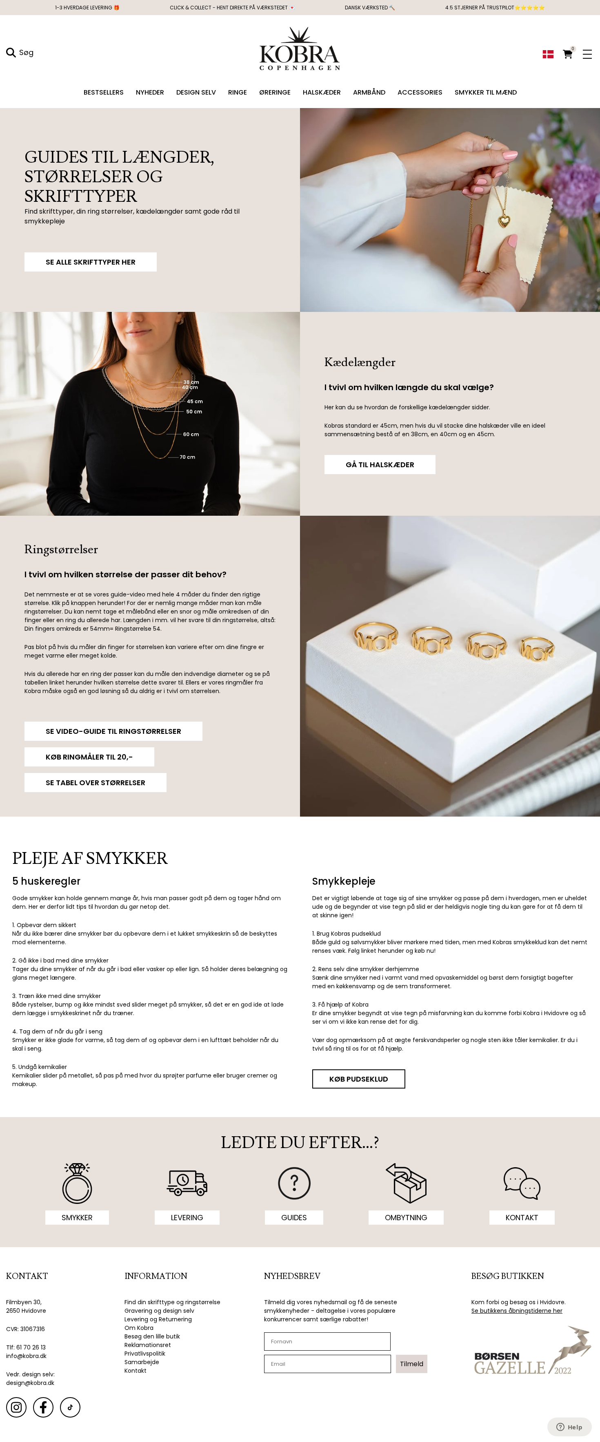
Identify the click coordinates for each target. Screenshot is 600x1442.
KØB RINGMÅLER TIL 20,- (89, 757)
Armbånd (369, 92)
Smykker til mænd (486, 92)
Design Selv (196, 92)
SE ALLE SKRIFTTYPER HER (91, 262)
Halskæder (322, 92)
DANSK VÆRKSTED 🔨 (370, 7)
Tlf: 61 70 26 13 (26, 1347)
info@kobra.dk (26, 1356)
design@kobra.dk (30, 1383)
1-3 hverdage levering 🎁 (87, 7)
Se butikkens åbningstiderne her (516, 1311)
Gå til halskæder (380, 464)
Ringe (237, 92)
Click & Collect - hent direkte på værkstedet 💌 (232, 7)
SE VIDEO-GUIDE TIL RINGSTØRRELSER (113, 731)
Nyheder (150, 92)
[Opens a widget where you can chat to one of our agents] (569, 1428)
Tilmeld (411, 1364)
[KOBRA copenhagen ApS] (300, 48)
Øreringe (275, 92)
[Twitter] (70, 1407)
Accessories (420, 92)
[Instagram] (16, 1407)
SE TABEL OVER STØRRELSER (95, 782)
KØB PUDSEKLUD (358, 1079)
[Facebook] (43, 1407)
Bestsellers (104, 92)
